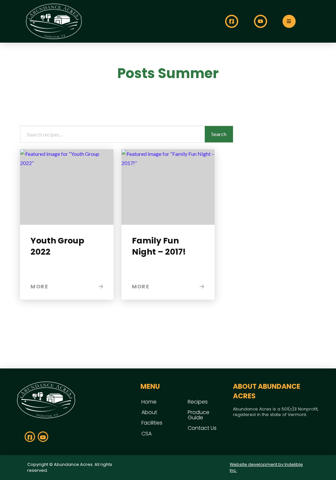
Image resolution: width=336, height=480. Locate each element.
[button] (289, 21)
